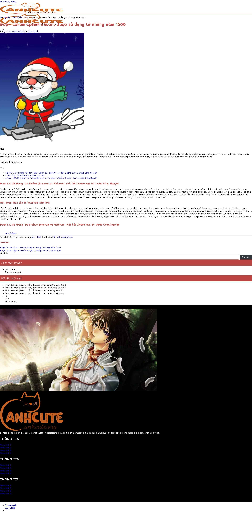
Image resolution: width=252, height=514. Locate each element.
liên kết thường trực (62, 237)
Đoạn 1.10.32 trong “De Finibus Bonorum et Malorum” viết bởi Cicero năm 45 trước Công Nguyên (52, 173)
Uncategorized (13, 271)
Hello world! (11, 301)
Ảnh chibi (17, 17)
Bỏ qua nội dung (8, 1)
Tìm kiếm (4, 253)
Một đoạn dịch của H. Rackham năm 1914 (26, 175)
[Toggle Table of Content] (2, 168)
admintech (32, 31)
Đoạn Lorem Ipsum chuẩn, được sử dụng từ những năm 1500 (30, 247)
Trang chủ (5, 17)
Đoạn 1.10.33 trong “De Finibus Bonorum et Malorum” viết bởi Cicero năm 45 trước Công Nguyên (52, 178)
